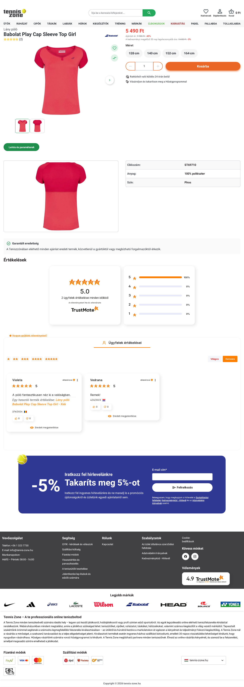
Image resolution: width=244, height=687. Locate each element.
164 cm (191, 54)
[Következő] (109, 80)
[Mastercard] (38, 660)
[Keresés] (149, 12)
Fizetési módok (70, 554)
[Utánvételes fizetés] (9, 671)
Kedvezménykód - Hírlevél (174, 500)
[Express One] (97, 660)
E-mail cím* (159, 469)
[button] (10, 336)
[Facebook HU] (185, 556)
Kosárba (203, 66)
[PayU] (9, 660)
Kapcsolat (107, 544)
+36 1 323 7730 (24, 2)
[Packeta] (83, 660)
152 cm (172, 54)
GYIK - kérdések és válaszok (77, 544)
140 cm (154, 54)
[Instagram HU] (194, 556)
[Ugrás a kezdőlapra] (15, 13)
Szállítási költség (71, 549)
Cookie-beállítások (185, 539)
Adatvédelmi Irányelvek (154, 553)
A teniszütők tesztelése (75, 568)
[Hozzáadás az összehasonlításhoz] (114, 58)
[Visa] (24, 660)
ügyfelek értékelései (84, 297)
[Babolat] (111, 35)
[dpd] (69, 660)
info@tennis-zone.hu (21, 550)
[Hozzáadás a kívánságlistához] (114, 48)
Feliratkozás (185, 487)
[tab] (21, 147)
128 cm (136, 54)
